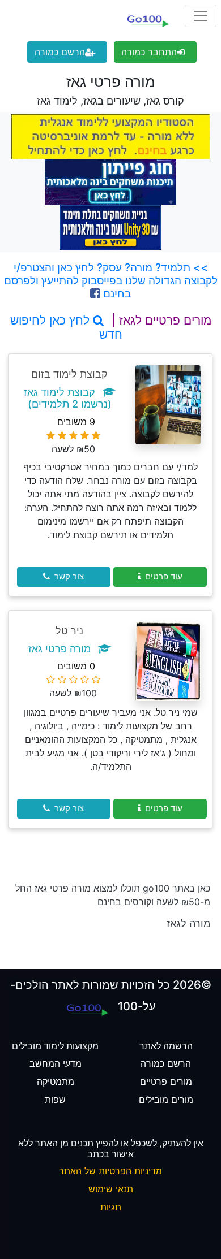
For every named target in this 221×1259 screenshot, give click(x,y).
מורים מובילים (166, 1099)
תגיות (110, 1207)
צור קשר (69, 576)
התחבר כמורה (149, 52)
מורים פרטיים (166, 1081)
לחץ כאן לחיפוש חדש (66, 327)
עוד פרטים (163, 576)
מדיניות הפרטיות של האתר (110, 1170)
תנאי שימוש (110, 1189)
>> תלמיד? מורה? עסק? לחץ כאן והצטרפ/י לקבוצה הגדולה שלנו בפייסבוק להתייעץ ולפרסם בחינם (111, 280)
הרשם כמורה (60, 52)
